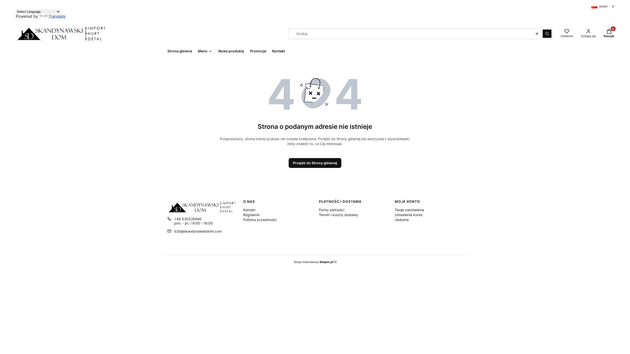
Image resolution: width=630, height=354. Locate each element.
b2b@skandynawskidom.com (198, 231)
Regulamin (251, 215)
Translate (56, 16)
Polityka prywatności (260, 220)
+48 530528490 (188, 219)
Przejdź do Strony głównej (315, 163)
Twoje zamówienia (409, 210)
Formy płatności (331, 210)
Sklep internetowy (313, 262)
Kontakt (249, 210)
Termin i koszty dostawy (338, 215)
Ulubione (402, 220)
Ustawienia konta (408, 215)
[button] (547, 34)
